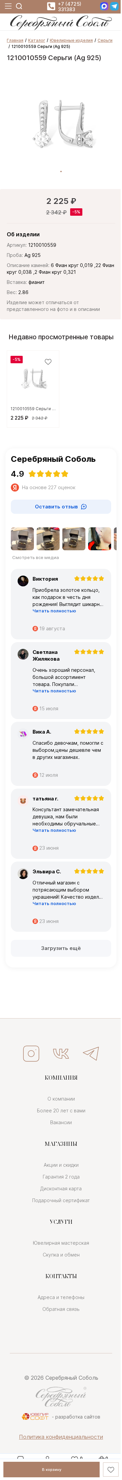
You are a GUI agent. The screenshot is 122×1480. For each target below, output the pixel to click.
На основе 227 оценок (49, 487)
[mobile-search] (19, 6)
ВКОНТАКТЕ (61, 1054)
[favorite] (48, 362)
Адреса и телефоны (61, 1297)
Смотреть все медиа (35, 557)
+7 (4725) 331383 (69, 6)
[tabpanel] (61, 123)
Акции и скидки (61, 1165)
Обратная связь (61, 1309)
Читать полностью (54, 610)
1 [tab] (61, 171)
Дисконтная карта (61, 1188)
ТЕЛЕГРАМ (91, 1054)
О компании (61, 1099)
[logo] (61, 28)
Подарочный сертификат (61, 1200)
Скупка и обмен (61, 1255)
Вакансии (61, 1122)
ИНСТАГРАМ (31, 1054)
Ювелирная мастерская (61, 1243)
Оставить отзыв (56, 506)
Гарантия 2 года (61, 1177)
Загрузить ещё (61, 948)
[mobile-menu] (7, 6)
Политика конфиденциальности (61, 1436)
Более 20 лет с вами (61, 1110)
